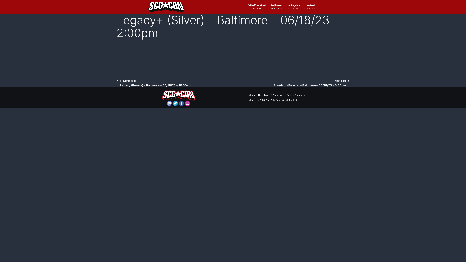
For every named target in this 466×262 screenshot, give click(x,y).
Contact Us (255, 95)
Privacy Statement (296, 95)
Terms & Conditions (274, 95)
